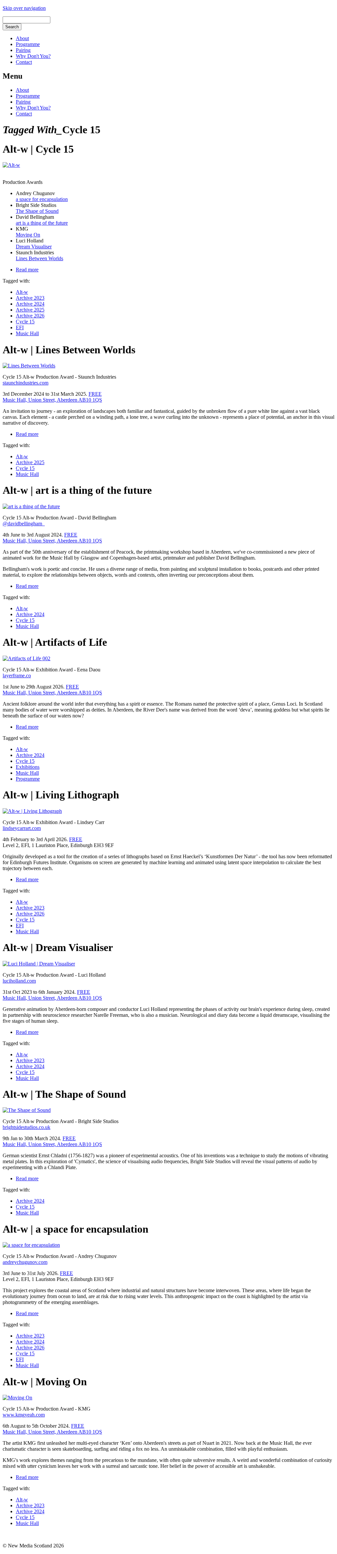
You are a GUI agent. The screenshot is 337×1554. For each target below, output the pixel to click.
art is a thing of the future (42, 223)
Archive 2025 (30, 310)
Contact (24, 62)
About (22, 38)
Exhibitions (27, 767)
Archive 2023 (30, 298)
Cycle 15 (25, 321)
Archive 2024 (30, 304)
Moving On (28, 235)
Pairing (23, 50)
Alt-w (22, 292)
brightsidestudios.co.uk (26, 1127)
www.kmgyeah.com (24, 1414)
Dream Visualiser (34, 246)
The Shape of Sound (37, 211)
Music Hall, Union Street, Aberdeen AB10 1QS (52, 400)
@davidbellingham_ (24, 523)
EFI (20, 327)
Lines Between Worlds (39, 258)
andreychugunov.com (25, 1262)
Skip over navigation (24, 8)
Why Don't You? (33, 56)
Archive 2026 (30, 315)
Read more (27, 269)
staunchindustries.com (25, 383)
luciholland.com (19, 981)
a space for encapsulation (42, 199)
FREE (95, 394)
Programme (28, 44)
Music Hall (27, 333)
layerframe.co (17, 675)
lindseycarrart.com (22, 828)
